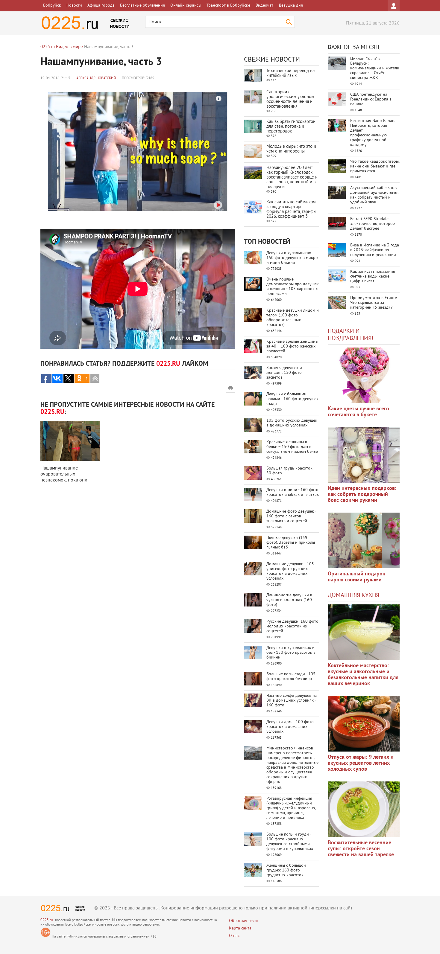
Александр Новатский (96, 78)
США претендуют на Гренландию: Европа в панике (371, 99)
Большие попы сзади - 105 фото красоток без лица (290, 677)
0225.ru (46, 920)
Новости (74, 5)
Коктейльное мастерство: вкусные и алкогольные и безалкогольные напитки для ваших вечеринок (363, 674)
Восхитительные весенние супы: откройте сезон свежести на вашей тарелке (361, 848)
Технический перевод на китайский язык (290, 73)
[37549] (364, 724)
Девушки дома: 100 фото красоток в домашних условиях (290, 727)
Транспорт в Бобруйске (228, 5)
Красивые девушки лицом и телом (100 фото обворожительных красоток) (292, 317)
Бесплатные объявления (142, 5)
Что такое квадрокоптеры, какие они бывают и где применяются (374, 166)
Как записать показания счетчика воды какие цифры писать (372, 276)
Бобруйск (52, 5)
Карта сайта (240, 928)
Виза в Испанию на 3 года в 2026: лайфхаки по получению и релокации (374, 250)
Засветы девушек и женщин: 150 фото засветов (284, 372)
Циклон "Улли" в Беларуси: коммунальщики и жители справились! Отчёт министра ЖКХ (374, 68)
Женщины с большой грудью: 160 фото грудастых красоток (286, 870)
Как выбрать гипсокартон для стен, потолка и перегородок (290, 126)
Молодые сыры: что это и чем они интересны (291, 149)
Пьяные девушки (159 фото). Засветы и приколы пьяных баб (290, 542)
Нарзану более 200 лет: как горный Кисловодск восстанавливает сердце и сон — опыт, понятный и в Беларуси (292, 177)
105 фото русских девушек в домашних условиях (291, 423)
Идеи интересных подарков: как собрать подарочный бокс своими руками (362, 494)
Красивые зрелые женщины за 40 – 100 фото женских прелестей (292, 346)
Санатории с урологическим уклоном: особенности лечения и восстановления (290, 99)
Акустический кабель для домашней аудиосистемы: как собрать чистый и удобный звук (374, 195)
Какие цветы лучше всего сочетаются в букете (358, 412)
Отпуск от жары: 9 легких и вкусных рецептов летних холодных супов (361, 763)
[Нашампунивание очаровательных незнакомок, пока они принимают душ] (70, 441)
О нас (234, 935)
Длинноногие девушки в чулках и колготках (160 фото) (289, 600)
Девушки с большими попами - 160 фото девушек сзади (292, 399)
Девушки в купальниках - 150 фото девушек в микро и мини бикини (292, 258)
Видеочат (264, 5)
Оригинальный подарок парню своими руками (356, 577)
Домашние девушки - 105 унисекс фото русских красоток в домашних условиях (290, 571)
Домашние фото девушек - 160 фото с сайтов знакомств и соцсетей (291, 516)
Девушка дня (291, 5)
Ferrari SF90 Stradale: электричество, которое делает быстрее (372, 224)
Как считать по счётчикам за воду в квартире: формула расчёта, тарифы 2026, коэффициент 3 (291, 209)
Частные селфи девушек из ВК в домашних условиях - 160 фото (291, 700)
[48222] (364, 455)
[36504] (364, 809)
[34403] (364, 540)
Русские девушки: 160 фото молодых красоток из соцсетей (292, 626)
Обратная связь (243, 920)
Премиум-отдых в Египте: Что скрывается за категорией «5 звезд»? (374, 302)
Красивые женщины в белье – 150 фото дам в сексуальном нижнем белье (292, 447)
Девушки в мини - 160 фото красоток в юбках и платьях (292, 492)
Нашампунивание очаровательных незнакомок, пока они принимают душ (63, 477)
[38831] (364, 632)
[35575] (364, 375)
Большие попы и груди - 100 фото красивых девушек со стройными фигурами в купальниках (289, 841)
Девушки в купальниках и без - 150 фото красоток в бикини (290, 652)
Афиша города (101, 5)
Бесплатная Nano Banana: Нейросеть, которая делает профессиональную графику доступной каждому (373, 132)
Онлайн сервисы (185, 5)
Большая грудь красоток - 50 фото (290, 471)
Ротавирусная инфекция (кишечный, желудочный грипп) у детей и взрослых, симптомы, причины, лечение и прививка (291, 808)
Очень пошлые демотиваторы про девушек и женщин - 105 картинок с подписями (292, 286)
